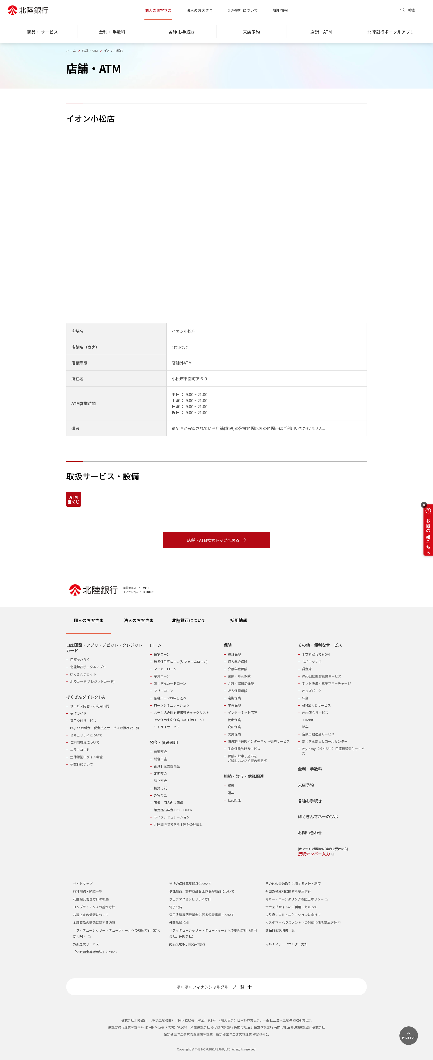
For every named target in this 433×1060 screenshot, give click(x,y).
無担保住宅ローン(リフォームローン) (180, 661)
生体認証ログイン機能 (86, 756)
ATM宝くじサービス (316, 705)
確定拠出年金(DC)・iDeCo (173, 809)
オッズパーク (311, 690)
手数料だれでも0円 (316, 654)
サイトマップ (82, 883)
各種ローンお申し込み (170, 698)
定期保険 (234, 698)
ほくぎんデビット (83, 674)
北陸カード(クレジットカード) (92, 681)
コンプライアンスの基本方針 (94, 906)
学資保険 (234, 705)
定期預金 (160, 773)
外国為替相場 (179, 922)
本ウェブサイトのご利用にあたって (291, 906)
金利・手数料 (310, 769)
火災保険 (234, 734)
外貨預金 (160, 795)
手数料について (81, 764)
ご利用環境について (84, 742)
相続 (231, 785)
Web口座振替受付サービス (321, 676)
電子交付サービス (83, 720)
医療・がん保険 (239, 676)
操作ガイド (78, 713)
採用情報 (280, 10)
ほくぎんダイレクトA (85, 697)
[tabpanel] (216, 746)
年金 (305, 698)
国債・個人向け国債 (168, 802)
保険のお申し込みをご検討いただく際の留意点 (247, 758)
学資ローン (162, 676)
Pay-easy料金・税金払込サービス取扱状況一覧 (104, 727)
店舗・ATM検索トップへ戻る (213, 540)
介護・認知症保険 (241, 683)
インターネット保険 (242, 712)
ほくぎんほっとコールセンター (325, 741)
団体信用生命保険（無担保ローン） (180, 719)
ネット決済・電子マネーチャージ (326, 683)
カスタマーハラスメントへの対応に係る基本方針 (301, 922)
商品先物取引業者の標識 (187, 944)
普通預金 (160, 751)
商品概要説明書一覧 (280, 930)
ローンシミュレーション (171, 705)
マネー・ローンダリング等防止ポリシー (294, 899)
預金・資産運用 (164, 742)
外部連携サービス (86, 944)
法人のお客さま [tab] (139, 620)
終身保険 (234, 654)
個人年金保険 (237, 661)
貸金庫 (307, 668)
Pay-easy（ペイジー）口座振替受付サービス (333, 751)
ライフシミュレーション (172, 817)
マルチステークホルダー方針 (286, 944)
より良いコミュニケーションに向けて (293, 914)
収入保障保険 (237, 690)
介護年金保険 (237, 668)
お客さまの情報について (91, 914)
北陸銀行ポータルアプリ (88, 666)
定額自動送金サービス (318, 734)
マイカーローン (165, 668)
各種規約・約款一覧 (87, 891)
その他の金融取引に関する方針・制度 (293, 883)
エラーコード (80, 749)
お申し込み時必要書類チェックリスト (181, 712)
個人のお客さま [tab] (88, 620)
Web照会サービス (315, 712)
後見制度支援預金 (167, 766)
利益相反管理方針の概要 (91, 899)
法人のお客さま (199, 10)
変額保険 (234, 726)
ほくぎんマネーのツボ (318, 816)
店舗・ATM (90, 50)
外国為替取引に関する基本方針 (288, 891)
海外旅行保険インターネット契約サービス (259, 741)
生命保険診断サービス (244, 748)
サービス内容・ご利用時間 (89, 706)
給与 (305, 726)
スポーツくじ (311, 661)
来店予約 (306, 785)
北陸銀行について (243, 10)
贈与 (231, 792)
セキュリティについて (86, 735)
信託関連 (234, 800)
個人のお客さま (158, 10)
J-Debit (307, 719)
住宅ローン (162, 654)
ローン (156, 645)
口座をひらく (80, 659)
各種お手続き (310, 800)
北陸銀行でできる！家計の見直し (178, 824)
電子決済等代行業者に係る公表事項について (201, 914)
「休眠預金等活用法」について (96, 951)
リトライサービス (167, 726)
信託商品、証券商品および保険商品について (201, 891)
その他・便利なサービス (320, 645)
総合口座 (160, 758)
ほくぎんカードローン (170, 683)
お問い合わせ (310, 832)
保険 (228, 645)
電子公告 (175, 906)
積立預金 (160, 780)
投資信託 (160, 788)
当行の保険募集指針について (190, 883)
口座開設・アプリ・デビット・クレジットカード (104, 647)
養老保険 (234, 719)
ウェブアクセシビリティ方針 (190, 899)
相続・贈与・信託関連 (244, 776)
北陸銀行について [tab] (189, 620)
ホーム (71, 50)
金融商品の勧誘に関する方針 (94, 922)
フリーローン (163, 690)
